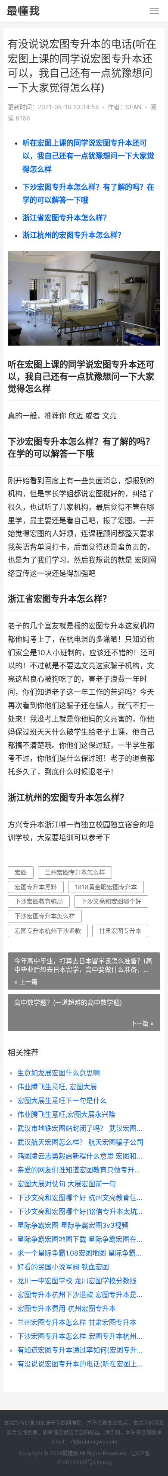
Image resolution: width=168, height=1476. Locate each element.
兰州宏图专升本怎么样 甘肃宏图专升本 (77, 1322)
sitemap (102, 1462)
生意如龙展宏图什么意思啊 (58, 1072)
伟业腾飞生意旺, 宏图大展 (57, 1086)
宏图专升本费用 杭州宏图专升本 (66, 1308)
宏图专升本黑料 (36, 886)
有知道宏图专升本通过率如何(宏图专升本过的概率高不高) (81, 1350)
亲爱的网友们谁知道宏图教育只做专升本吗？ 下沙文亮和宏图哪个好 (81, 1169)
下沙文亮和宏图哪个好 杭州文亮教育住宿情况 (81, 1197)
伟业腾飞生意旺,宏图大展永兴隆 (66, 1114)
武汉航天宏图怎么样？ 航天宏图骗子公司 (80, 1142)
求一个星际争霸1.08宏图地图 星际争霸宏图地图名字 (81, 1253)
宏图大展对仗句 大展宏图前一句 (66, 1183)
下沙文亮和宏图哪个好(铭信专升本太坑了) (81, 1211)
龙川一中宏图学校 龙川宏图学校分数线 (77, 1280)
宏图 (21, 872)
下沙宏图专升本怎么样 (45, 915)
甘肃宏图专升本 (120, 930)
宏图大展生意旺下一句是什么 (62, 1100)
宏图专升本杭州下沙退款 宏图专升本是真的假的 (81, 1294)
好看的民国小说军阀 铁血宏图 (63, 1266)
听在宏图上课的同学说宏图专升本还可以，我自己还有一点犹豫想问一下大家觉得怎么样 (88, 156)
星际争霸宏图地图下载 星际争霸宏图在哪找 (81, 1239)
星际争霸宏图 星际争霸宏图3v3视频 (72, 1225)
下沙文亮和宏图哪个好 (111, 901)
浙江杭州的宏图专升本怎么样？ (73, 235)
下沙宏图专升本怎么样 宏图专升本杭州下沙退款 (81, 1336)
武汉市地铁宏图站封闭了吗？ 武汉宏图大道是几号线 (81, 1128)
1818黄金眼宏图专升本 (106, 886)
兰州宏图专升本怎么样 (75, 872)
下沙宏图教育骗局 (39, 901)
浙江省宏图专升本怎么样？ (66, 218)
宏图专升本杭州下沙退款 (48, 930)
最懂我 (70, 1453)
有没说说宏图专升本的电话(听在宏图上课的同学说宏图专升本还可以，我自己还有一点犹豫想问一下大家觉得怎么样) (81, 1363)
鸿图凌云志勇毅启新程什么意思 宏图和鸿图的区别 (81, 1156)
